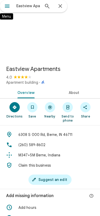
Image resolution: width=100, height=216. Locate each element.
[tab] (25, 92)
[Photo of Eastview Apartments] (50, 30)
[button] (50, 207)
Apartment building (22, 82)
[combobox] (28, 6)
